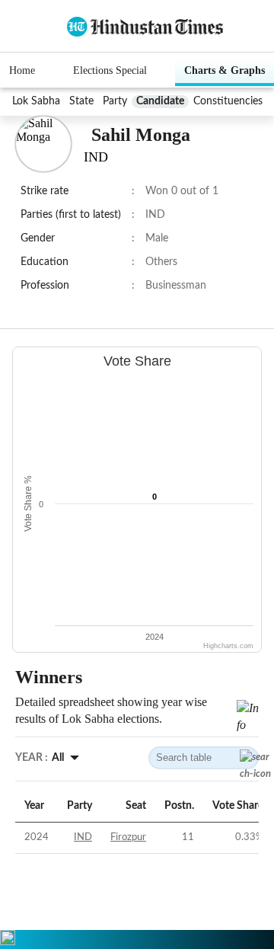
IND (83, 837)
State (81, 101)
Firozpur (128, 837)
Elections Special (110, 70)
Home (22, 70)
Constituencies (228, 101)
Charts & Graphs (224, 70)
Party (115, 101)
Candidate (160, 101)
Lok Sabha (36, 101)
